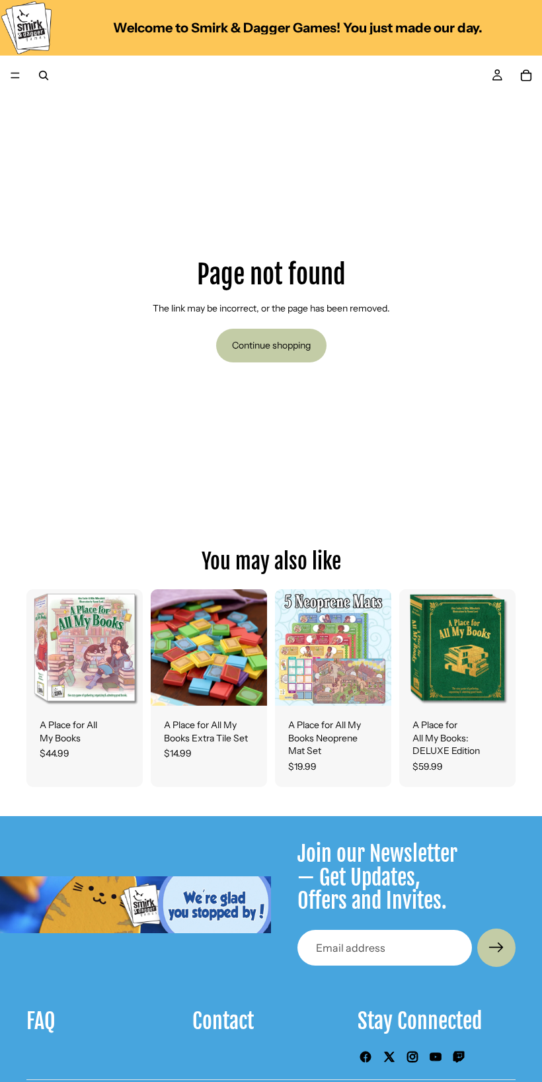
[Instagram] (412, 1057)
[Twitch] (459, 1057)
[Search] (43, 75)
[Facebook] (365, 1057)
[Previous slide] (41, 647)
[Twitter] (389, 1057)
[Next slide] (128, 647)
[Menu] (15, 75)
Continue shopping (271, 345)
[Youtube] (436, 1057)
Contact (223, 1021)
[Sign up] (496, 948)
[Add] (122, 685)
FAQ (41, 1021)
